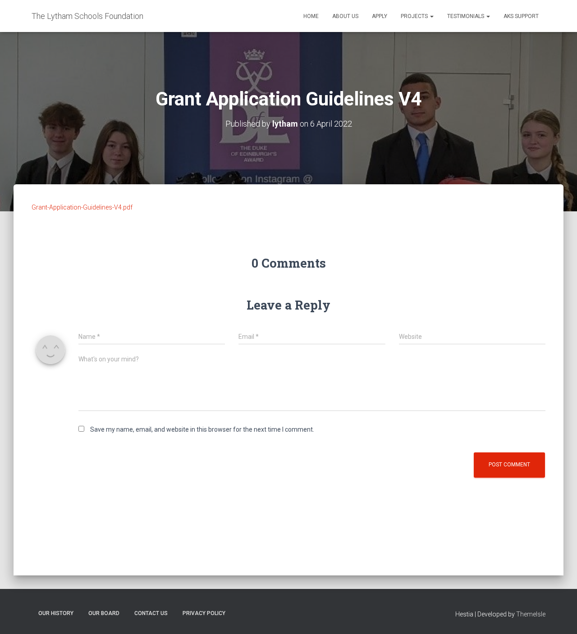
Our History (55, 613)
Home (311, 16)
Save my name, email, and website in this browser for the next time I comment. (202, 429)
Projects (415, 16)
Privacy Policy (204, 613)
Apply (379, 16)
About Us (345, 16)
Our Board (103, 613)
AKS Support (521, 16)
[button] (431, 16)
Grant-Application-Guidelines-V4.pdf (82, 207)
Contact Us (151, 613)
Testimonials (466, 16)
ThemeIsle (530, 614)
